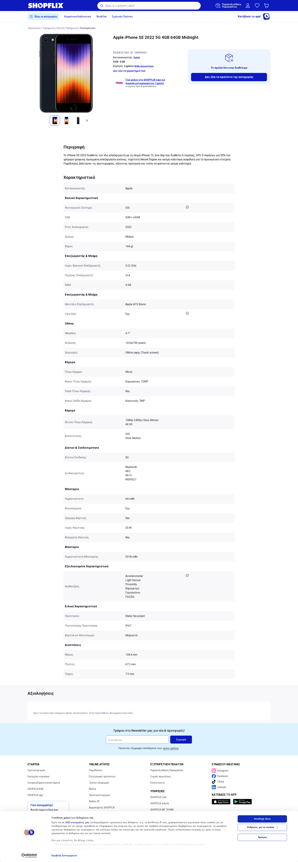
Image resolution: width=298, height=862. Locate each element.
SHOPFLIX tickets (159, 803)
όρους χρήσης (171, 748)
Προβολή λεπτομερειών (64, 855)
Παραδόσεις (95, 770)
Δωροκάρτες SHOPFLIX (102, 807)
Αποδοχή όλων (262, 819)
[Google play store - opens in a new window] (242, 802)
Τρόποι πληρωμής (99, 782)
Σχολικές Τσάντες (122, 16)
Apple (136, 57)
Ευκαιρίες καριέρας (39, 776)
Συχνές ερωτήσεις (160, 776)
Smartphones (88, 28)
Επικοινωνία (157, 782)
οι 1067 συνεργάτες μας (75, 822)
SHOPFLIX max (158, 797)
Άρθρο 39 (94, 801)
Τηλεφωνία (48, 28)
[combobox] (149, 6)
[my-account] (247, 5)
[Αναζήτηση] (101, 5)
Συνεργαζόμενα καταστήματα (44, 782)
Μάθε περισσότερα (143, 66)
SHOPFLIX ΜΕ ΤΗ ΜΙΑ (162, 809)
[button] (267, 5)
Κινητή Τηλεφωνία (67, 28)
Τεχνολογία (34, 28)
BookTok (101, 16)
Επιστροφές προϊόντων (102, 776)
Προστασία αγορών (99, 795)
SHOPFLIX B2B (35, 789)
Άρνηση (262, 837)
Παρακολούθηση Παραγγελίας (166, 770)
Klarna (92, 789)
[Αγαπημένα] (257, 5)
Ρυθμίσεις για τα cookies (260, 827)
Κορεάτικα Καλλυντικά (77, 16)
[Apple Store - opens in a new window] (222, 802)
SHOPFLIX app (35, 795)
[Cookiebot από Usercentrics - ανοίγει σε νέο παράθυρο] (29, 855)
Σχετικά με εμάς (36, 770)
